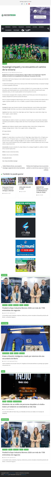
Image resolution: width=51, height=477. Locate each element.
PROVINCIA (7, 27)
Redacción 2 (12, 409)
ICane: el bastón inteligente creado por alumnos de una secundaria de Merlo (23, 357)
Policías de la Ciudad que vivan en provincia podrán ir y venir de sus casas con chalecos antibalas (37, 168)
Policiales (21, 27)
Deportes (41, 27)
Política (14, 27)
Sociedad (28, 27)
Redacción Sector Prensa (17, 72)
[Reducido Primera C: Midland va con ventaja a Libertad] (8, 178)
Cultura (35, 27)
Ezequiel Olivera (14, 361)
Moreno (10, 305)
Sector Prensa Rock (17, 401)
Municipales (16, 305)
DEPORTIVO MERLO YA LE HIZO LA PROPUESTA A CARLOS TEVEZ (42, 189)
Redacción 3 (13, 313)
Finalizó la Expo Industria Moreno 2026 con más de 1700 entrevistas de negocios (23, 309)
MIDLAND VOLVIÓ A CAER (25, 188)
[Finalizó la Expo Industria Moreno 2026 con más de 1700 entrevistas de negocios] (25, 290)
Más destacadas (6, 353)
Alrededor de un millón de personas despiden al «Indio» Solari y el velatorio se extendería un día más (23, 405)
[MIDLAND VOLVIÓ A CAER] (25, 178)
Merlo (11, 353)
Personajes (16, 30)
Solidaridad (8, 30)
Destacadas (5, 305)
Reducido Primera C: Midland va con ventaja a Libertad (7, 188)
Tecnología (22, 353)
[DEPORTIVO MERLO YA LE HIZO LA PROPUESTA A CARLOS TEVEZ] (42, 178)
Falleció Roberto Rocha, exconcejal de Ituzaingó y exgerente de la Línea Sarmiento (14, 167)
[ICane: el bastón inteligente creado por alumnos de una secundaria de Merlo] (25, 338)
